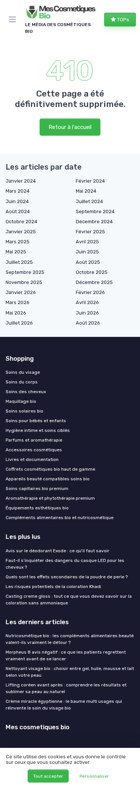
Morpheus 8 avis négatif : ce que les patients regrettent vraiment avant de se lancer (66, 655)
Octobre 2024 (21, 221)
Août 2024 (18, 211)
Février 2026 (90, 292)
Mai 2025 (16, 252)
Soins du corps (22, 382)
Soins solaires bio (24, 411)
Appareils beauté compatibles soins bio (48, 478)
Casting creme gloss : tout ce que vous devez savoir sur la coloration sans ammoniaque (69, 600)
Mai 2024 (86, 191)
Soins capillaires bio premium (37, 488)
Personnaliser (94, 776)
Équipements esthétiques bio (37, 508)
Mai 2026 (16, 313)
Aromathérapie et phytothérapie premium (50, 498)
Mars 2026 (17, 302)
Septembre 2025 (25, 272)
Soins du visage (23, 372)
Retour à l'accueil (70, 127)
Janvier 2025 (21, 231)
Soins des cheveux (26, 391)
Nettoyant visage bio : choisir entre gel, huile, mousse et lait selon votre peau (70, 672)
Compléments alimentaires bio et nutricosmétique (59, 517)
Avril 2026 (87, 302)
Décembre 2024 (94, 221)
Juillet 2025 (19, 262)
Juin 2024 (17, 201)
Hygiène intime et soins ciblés (38, 430)
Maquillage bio (21, 401)
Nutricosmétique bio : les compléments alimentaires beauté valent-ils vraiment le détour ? (70, 639)
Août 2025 (88, 262)
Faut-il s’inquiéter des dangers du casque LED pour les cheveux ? (65, 564)
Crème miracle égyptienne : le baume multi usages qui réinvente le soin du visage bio (64, 705)
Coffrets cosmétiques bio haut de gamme (50, 469)
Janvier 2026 (21, 292)
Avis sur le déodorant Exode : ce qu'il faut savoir (57, 550)
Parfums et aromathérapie (34, 440)
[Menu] (14, 19)
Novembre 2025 (24, 282)
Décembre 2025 (94, 282)
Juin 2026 (87, 313)
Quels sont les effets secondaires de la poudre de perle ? (67, 576)
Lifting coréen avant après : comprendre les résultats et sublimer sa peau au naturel (66, 688)
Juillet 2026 (19, 323)
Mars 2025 (17, 241)
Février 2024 (90, 181)
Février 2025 (90, 231)
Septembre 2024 (95, 211)
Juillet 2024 (89, 201)
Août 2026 (88, 323)
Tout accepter (48, 776)
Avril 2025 (87, 241)
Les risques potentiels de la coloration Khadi (53, 586)
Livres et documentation (32, 459)
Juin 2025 (87, 252)
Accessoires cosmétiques (34, 449)
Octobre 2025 (92, 272)
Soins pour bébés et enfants (36, 420)
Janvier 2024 (21, 181)
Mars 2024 (17, 191)
